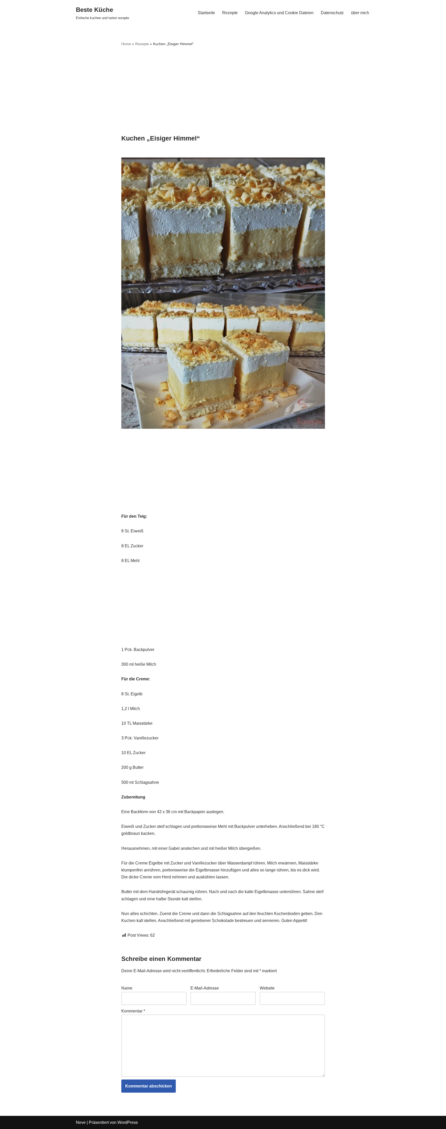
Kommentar (133, 1011)
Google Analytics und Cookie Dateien (279, 13)
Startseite (206, 13)
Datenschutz (332, 13)
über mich (360, 13)
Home (126, 44)
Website (267, 988)
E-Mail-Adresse (204, 988)
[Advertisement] (223, 91)
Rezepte (230, 13)
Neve (81, 1122)
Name (126, 988)
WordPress (127, 1122)
